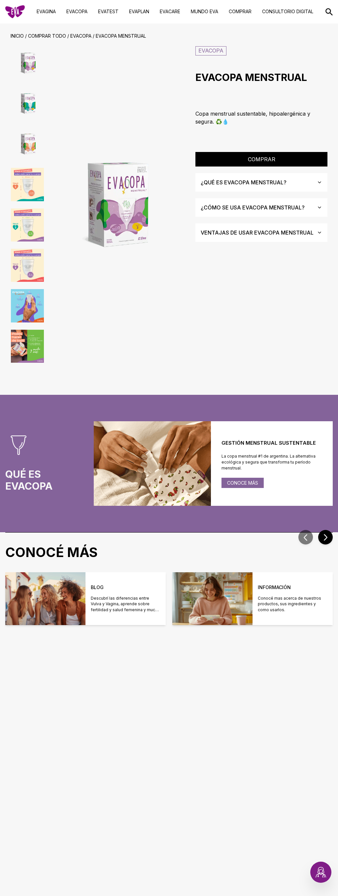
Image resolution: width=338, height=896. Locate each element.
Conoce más (242, 483)
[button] (305, 537)
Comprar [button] (261, 159)
